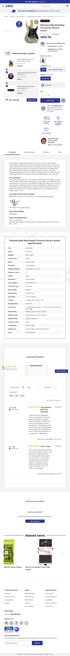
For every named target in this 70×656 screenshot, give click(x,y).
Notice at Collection (51, 603)
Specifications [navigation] (29, 152)
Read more (43, 433)
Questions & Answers (35, 501)
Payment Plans (29, 597)
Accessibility (48, 600)
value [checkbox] (11, 396)
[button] (67, 6)
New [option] (43, 69)
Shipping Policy (9, 600)
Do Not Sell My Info (51, 597)
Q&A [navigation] (59, 152)
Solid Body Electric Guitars (34, 16)
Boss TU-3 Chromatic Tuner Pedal (38, 567)
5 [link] (49, 34)
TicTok (21, 623)
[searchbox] (15, 387)
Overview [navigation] (12, 152)
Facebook (16, 623)
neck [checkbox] (16, 396)
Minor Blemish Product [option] (55, 69)
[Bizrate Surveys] (10, 631)
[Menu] (3, 6)
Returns (7, 603)
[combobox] (52, 6)
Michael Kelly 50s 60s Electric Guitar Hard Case (25, 87)
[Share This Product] (36, 22)
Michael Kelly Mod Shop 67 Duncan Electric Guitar (25, 60)
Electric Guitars (20, 16)
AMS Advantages (30, 593)
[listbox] (52, 60)
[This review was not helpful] (59, 439)
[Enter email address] (20, 643)
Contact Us (8, 593)
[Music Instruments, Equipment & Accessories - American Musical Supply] (9, 6)
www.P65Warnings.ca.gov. (45, 196)
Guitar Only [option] (45, 78)
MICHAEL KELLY (25, 207)
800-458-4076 (15, 614)
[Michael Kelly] (14, 206)
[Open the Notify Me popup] (43, 108)
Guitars (12, 16)
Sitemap (27, 603)
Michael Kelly (45, 21)
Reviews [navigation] (46, 152)
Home (6, 16)
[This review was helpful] (56, 439)
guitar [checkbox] (22, 396)
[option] (42, 60)
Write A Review (61, 371)
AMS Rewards (29, 600)
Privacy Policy (49, 593)
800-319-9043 (55, 144)
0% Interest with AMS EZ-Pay (55, 43)
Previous (6, 552)
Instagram (11, 623)
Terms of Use (49, 606)
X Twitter (26, 623)
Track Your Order (10, 597)
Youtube (6, 623)
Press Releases (29, 606)
